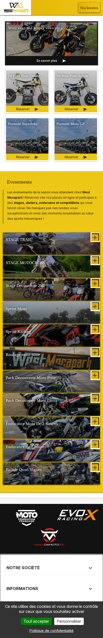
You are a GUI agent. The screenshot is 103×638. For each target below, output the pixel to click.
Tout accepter (36, 621)
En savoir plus (47, 61)
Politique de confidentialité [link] (52, 630)
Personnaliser (69, 621)
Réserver (23, 157)
